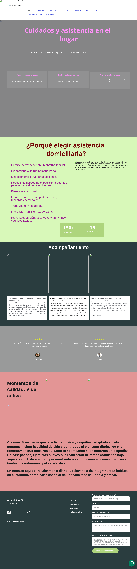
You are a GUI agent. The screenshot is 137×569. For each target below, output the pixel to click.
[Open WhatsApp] (132, 563)
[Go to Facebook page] (9, 512)
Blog (97, 10)
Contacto (65, 10)
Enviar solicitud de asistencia (105, 550)
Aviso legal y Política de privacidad (41, 14)
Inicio (30, 10)
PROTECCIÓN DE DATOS (102, 535)
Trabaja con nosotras (82, 10)
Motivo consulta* (98, 521)
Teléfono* (95, 504)
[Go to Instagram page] (28, 512)
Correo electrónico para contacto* (104, 495)
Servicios (40, 10)
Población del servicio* (100, 512)
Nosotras (53, 10)
